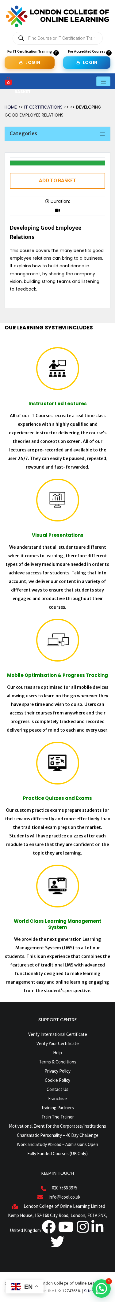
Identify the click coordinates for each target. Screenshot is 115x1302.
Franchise (57, 1098)
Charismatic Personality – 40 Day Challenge (57, 1135)
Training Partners (57, 1108)
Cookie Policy (57, 1080)
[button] (101, 1288)
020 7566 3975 (64, 1188)
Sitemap (92, 1290)
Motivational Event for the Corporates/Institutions (57, 1126)
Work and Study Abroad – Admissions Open (57, 1144)
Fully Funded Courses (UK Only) (57, 1153)
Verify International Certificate (57, 1034)
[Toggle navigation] (103, 81)
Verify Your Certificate (57, 1043)
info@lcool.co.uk (64, 1197)
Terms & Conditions (57, 1062)
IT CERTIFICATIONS (44, 107)
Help (57, 1052)
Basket (22, 92)
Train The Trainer (57, 1117)
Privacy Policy (57, 1071)
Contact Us (57, 1089)
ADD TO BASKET (57, 181)
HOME (11, 107)
